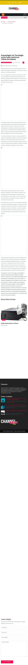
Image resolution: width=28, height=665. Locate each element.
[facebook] (15, 2)
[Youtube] (20, 2)
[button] (24, 17)
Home (4, 21)
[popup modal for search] (25, 14)
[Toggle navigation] (3, 14)
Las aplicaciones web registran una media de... (15, 323)
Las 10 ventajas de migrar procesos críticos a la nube (17, 17)
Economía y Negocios (11, 21)
